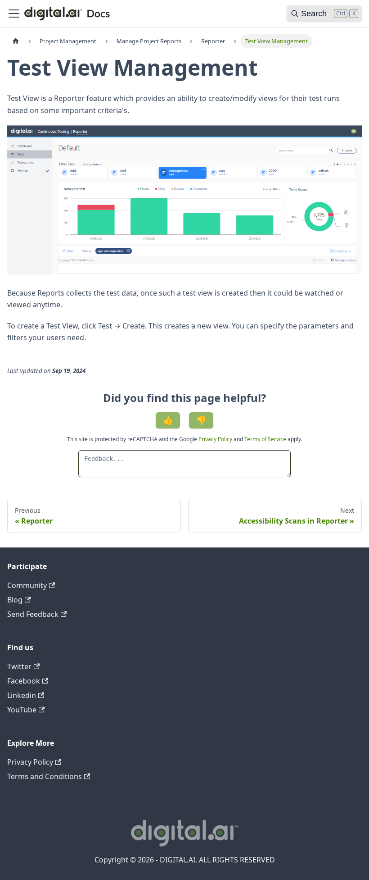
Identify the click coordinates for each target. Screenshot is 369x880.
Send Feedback (32, 614)
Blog (14, 600)
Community (27, 585)
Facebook (23, 681)
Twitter (19, 666)
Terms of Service (265, 439)
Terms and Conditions (44, 776)
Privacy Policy (216, 439)
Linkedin (21, 695)
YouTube (21, 710)
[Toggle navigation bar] (14, 13)
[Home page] (15, 41)
